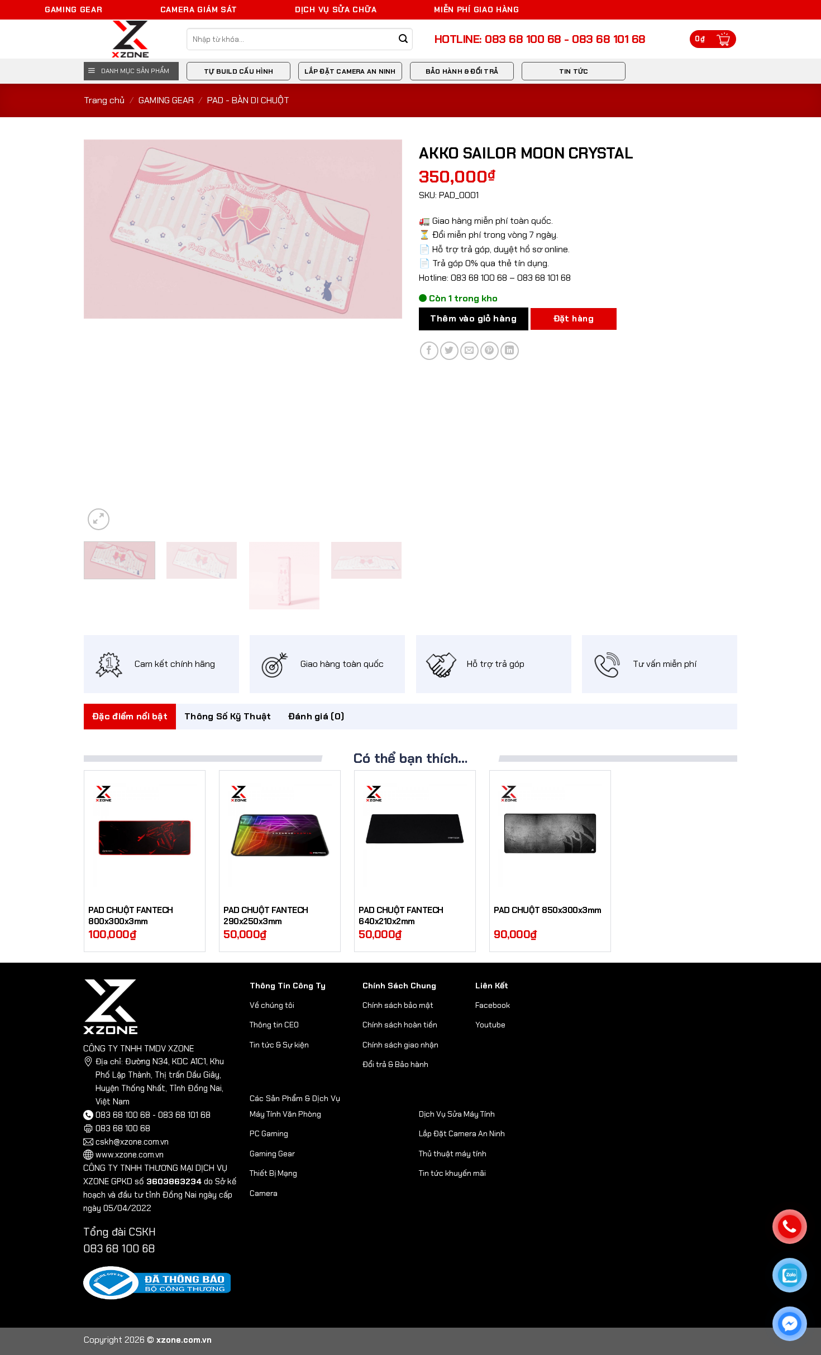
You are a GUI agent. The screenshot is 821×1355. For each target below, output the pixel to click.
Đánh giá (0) (316, 716)
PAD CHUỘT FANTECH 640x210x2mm (401, 916)
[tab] (130, 716)
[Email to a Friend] (469, 351)
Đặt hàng (573, 318)
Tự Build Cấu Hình (238, 71)
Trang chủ (104, 100)
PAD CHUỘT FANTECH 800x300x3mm (130, 916)
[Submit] (403, 39)
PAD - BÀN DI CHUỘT (248, 100)
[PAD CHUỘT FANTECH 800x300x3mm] (145, 835)
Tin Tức (574, 71)
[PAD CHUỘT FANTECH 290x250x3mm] (280, 835)
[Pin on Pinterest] (489, 351)
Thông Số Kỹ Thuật (227, 716)
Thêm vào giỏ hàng (473, 318)
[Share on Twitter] (449, 351)
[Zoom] (98, 519)
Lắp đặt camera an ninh (349, 71)
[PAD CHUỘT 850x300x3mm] (550, 835)
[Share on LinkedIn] (509, 351)
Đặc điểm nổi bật (130, 716)
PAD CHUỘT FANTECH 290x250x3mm (265, 916)
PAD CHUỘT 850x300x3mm (548, 910)
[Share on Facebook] (429, 351)
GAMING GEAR (166, 100)
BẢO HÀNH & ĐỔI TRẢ (462, 71)
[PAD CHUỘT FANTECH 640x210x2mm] (415, 835)
